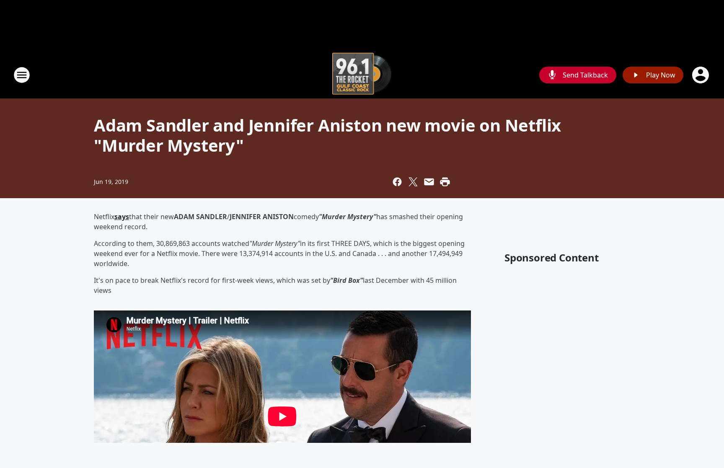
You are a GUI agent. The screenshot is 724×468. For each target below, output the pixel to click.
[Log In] (701, 75)
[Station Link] (362, 75)
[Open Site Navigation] (21, 75)
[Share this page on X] (413, 182)
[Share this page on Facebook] (397, 182)
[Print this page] (445, 182)
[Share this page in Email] (429, 182)
